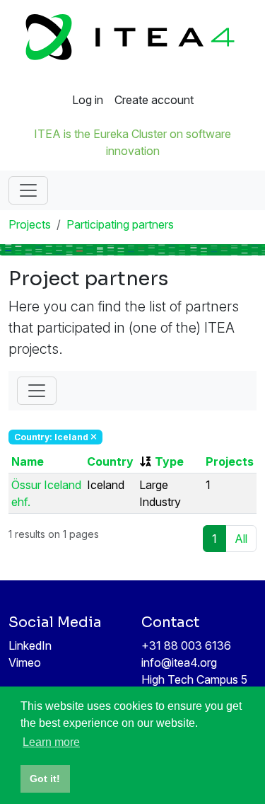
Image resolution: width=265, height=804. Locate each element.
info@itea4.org (179, 662)
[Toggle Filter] (37, 391)
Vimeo (24, 662)
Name (27, 461)
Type (169, 461)
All (241, 539)
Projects (29, 224)
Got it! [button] (45, 778)
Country (110, 461)
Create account (154, 100)
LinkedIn (30, 645)
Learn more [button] (51, 742)
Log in (87, 100)
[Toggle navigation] (28, 190)
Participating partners (120, 224)
